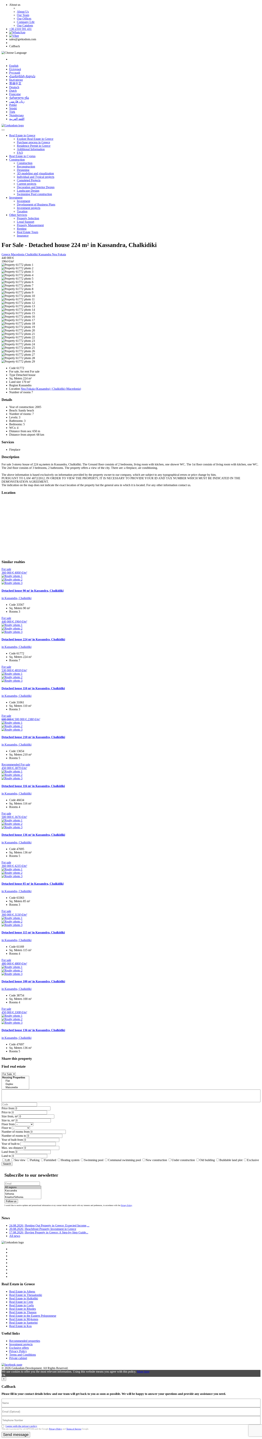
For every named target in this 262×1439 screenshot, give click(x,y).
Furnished (50, 1160)
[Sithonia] (23, 1194)
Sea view (20, 1160)
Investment (15, 197)
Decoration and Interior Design (35, 187)
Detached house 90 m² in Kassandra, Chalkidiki (32, 590)
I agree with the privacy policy (21, 1426)
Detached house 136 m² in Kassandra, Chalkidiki (33, 834)
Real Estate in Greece (22, 135)
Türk (12, 111)
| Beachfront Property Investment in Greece (42, 1229)
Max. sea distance (12, 1147)
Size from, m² (10, 1116)
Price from (8, 1108)
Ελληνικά (15, 69)
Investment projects (28, 208)
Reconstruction (26, 166)
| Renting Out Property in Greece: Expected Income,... (49, 1225)
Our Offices (24, 18)
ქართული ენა (19, 97)
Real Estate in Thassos (22, 1312)
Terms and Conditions (22, 1354)
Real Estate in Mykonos (23, 1319)
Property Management (30, 225)
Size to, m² (8, 1120)
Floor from (8, 1124)
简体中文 (15, 83)
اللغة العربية (16, 119)
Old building (207, 1160)
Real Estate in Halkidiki (23, 1298)
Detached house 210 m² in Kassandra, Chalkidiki (33, 737)
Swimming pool (93, 1160)
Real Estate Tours (27, 232)
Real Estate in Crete (21, 1302)
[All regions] (23, 1187)
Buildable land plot (230, 1160)
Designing (23, 170)
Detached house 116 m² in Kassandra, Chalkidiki (33, 786)
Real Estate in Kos (20, 1326)
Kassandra (45, 254)
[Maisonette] (15, 1087)
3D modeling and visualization (35, 173)
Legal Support (25, 221)
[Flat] (15, 1081)
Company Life (26, 22)
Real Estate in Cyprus (22, 156)
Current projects (26, 183)
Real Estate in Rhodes (22, 1308)
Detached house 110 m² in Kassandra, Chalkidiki (33, 688)
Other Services (18, 214)
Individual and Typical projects (35, 176)
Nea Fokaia (59, 254)
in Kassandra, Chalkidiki (16, 598)
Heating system (70, 1160)
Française (15, 94)
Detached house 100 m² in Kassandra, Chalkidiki (33, 981)
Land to (6, 1155)
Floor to (6, 1127)
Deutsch (14, 87)
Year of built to (11, 1143)
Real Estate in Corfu (21, 1305)
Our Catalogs (25, 25)
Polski (13, 105)
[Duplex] (15, 1084)
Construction (17, 159)
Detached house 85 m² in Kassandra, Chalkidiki (32, 883)
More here (143, 1371)
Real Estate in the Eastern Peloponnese (32, 1315)
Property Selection (28, 218)
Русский (14, 72)
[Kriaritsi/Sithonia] (23, 1197)
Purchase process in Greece (33, 142)
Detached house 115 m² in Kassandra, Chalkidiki (33, 932)
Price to (6, 1112)
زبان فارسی (17, 101)
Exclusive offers (19, 1347)
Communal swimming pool (124, 1160)
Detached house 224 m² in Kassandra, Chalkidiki (33, 639)
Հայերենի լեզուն (22, 76)
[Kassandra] (23, 1190)
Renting (21, 228)
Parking (35, 1160)
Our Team (23, 15)
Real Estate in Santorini (23, 1322)
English (13, 65)
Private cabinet (18, 1358)
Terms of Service (73, 1429)
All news (14, 1235)
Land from (8, 1151)
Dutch (13, 90)
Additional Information (31, 149)
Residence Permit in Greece (33, 145)
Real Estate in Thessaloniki (25, 1295)
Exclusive (253, 1160)
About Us (23, 11)
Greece (6, 254)
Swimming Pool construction (34, 194)
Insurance (23, 235)
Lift (7, 1160)
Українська (16, 115)
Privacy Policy (126, 1205)
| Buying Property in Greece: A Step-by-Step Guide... (48, 1232)
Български (16, 79)
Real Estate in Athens (22, 1291)
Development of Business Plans (36, 204)
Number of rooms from (16, 1131)
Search (7, 1163)
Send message (16, 1434)
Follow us (11, 1201)
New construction (156, 1160)
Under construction (183, 1160)
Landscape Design (28, 190)
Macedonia (18, 254)
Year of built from (12, 1139)
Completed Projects (28, 180)
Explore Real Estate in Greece (35, 138)
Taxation (22, 211)
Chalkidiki (32, 254)
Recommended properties (24, 1340)
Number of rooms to (14, 1135)
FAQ (20, 152)
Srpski (13, 108)
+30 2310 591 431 (20, 29)
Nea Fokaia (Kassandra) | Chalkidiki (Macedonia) (51, 388)
